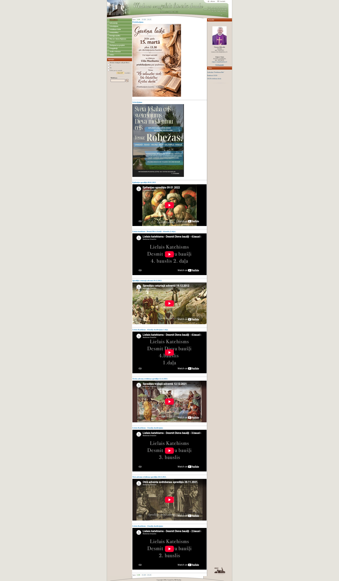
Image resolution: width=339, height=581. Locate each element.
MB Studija (177, 580)
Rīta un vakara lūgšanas (117, 39)
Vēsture (112, 42)
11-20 (144, 19)
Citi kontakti (219, 65)
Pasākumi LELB (212, 75)
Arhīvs (111, 55)
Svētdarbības (114, 32)
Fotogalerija (113, 48)
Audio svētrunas (115, 52)
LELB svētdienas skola (214, 78)
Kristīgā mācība (114, 36)
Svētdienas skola (115, 29)
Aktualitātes (113, 20)
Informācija (113, 23)
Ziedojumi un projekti (117, 45)
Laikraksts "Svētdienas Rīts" (215, 72)
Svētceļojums (113, 26)
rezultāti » (128, 73)
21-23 (149, 19)
